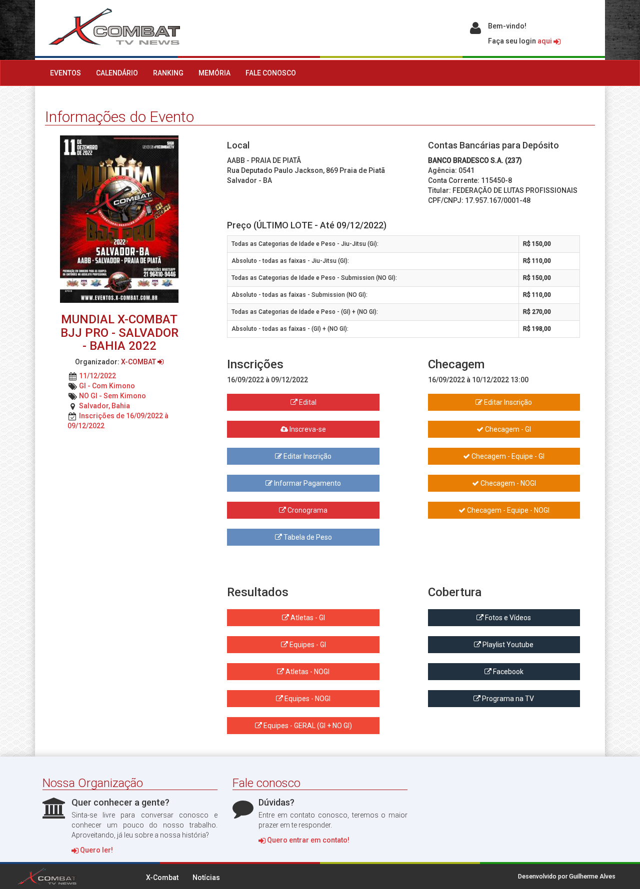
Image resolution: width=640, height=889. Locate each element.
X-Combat (162, 878)
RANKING (168, 73)
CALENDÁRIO (117, 73)
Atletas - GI (307, 618)
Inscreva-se (307, 429)
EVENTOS (65, 73)
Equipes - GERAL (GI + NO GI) (307, 726)
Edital (307, 402)
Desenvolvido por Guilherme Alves (567, 876)
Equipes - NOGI (306, 699)
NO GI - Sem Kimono (112, 396)
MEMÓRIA (214, 73)
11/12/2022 (97, 376)
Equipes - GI (307, 645)
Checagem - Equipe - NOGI (508, 510)
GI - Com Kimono (107, 386)
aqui (546, 41)
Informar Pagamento (306, 483)
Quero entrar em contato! (308, 840)
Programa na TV (507, 699)
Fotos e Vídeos (507, 618)
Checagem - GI (507, 429)
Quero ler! (95, 850)
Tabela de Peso (307, 537)
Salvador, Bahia (104, 406)
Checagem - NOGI (507, 483)
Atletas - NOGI (307, 672)
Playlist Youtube (507, 645)
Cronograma (307, 510)
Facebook (508, 672)
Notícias (206, 878)
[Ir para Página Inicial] (112, 27)
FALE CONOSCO (271, 73)
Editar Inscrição (307, 456)
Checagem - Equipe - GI (507, 456)
